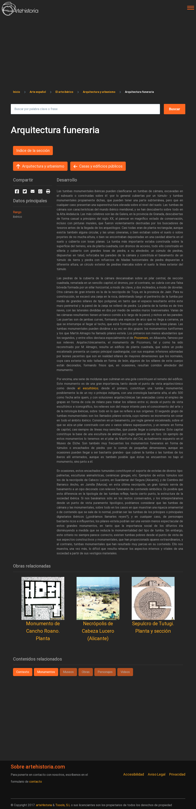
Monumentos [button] (46, 672)
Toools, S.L (62, 805)
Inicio (16, 91)
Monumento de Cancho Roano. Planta (43, 631)
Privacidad (177, 774)
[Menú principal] (189, 7)
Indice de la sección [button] (33, 150)
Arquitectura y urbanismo (99, 91)
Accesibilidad (133, 774)
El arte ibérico (64, 91)
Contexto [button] (22, 672)
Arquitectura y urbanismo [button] (43, 166)
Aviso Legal (156, 774)
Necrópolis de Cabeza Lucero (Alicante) (98, 631)
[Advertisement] (98, 44)
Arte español (38, 91)
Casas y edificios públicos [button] (100, 166)
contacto (35, 781)
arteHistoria (44, 805)
